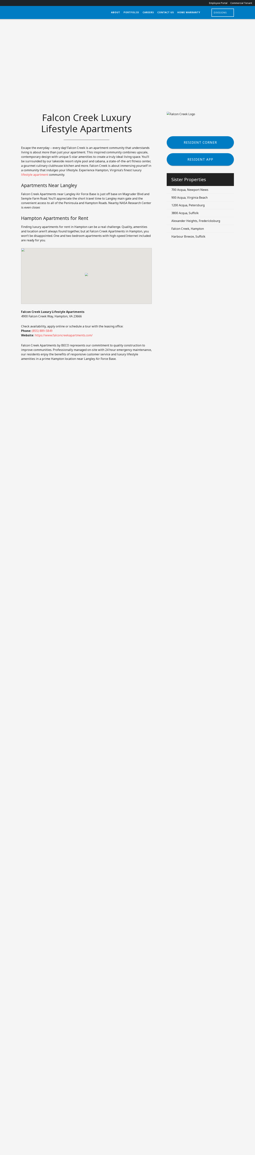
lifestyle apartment (34, 175)
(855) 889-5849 (42, 331)
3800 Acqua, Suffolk (185, 213)
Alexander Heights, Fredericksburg (195, 221)
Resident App (200, 159)
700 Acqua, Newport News (189, 190)
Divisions (220, 12)
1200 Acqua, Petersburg (188, 205)
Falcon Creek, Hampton (187, 229)
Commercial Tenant (241, 3)
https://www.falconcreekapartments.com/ (64, 335)
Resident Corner (200, 142)
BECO (56, 12)
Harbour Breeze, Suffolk (188, 236)
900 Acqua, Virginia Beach (189, 197)
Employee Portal (218, 3)
